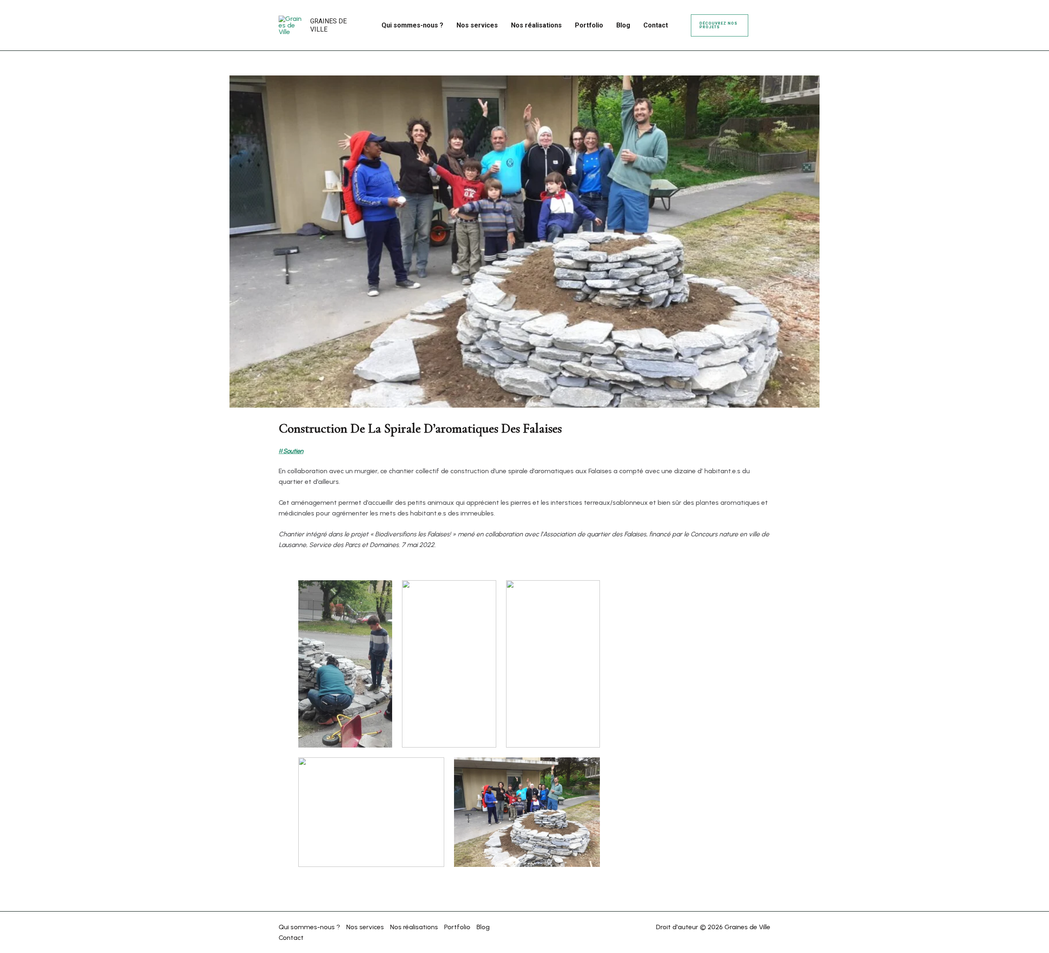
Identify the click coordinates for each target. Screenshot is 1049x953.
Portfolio (457, 927)
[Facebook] (760, 20)
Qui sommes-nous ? (309, 927)
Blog (483, 927)
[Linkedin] (761, 31)
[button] (720, 25)
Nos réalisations (414, 927)
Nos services (365, 927)
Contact (291, 938)
